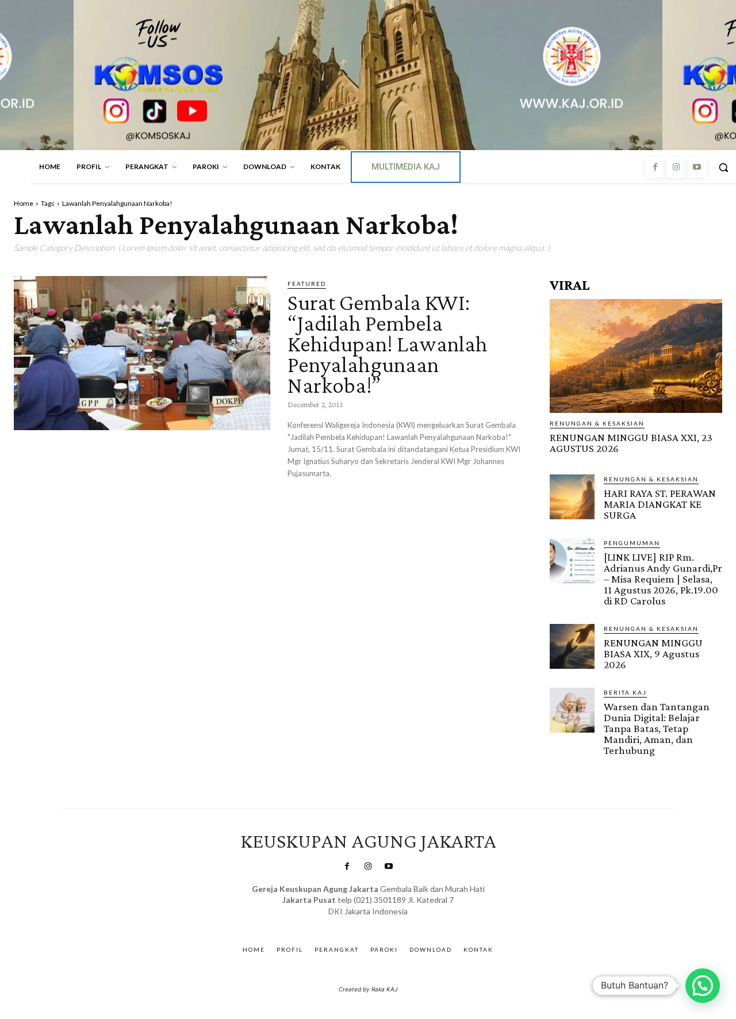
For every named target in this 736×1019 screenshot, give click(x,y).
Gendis (402, 923)
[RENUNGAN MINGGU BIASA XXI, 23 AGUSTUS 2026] (636, 356)
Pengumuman (632, 542)
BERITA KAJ (625, 692)
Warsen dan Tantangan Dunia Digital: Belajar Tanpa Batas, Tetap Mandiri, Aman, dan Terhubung (657, 728)
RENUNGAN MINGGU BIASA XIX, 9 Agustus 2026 (653, 654)
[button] (702, 985)
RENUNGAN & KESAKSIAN (597, 423)
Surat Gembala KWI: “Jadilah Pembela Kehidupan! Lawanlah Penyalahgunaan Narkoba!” (388, 343)
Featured (307, 283)
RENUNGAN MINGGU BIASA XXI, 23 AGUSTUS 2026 (631, 442)
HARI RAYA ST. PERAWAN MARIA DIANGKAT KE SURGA (660, 504)
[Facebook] (655, 167)
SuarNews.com (350, 923)
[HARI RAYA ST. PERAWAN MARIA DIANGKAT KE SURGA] (572, 496)
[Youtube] (697, 167)
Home (23, 203)
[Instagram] (675, 167)
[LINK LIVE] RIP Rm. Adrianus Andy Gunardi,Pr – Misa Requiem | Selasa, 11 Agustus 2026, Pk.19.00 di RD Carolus (663, 579)
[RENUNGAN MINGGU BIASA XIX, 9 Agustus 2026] (572, 646)
